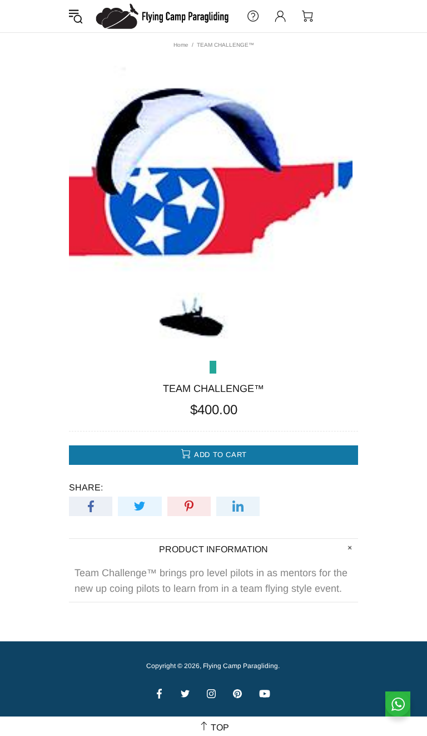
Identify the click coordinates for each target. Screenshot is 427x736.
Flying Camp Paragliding (162, 16)
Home (180, 45)
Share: (86, 487)
